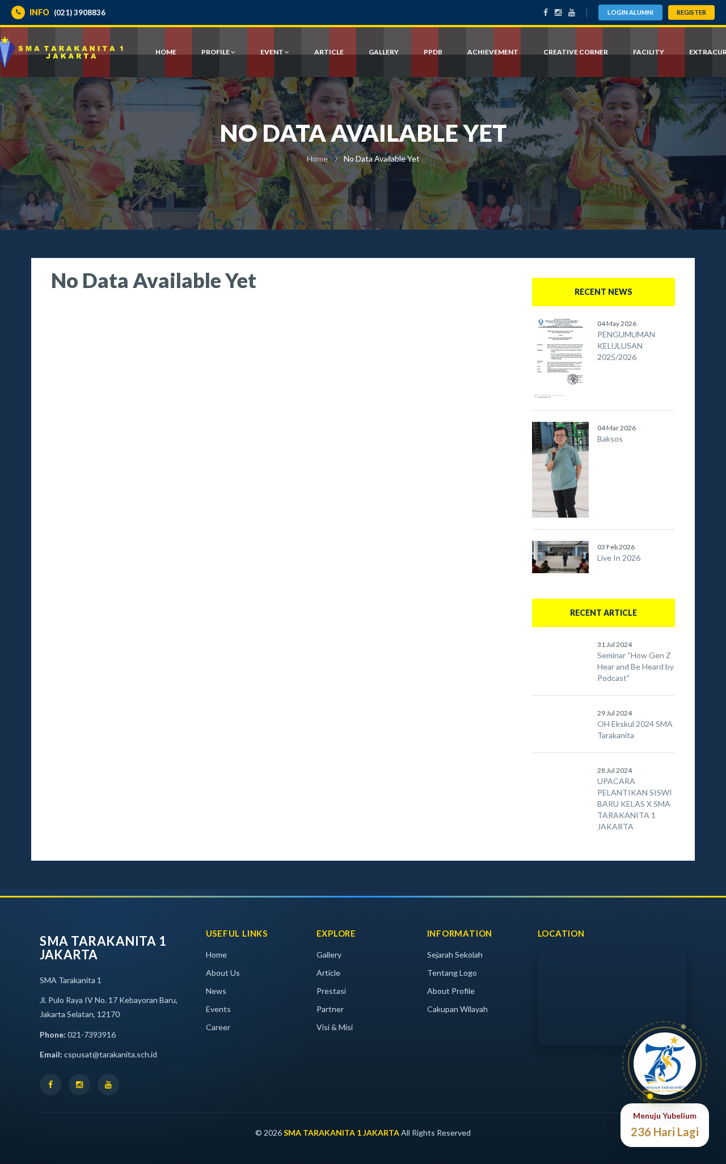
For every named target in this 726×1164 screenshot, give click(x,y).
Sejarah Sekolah (455, 954)
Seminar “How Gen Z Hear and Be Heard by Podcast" (635, 666)
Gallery (328, 954)
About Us (223, 972)
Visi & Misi (334, 1027)
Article (328, 972)
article (329, 52)
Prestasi (331, 991)
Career (218, 1027)
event (272, 52)
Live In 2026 (618, 557)
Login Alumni (630, 12)
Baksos (610, 438)
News (216, 991)
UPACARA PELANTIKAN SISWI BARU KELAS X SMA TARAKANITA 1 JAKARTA (634, 803)
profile (216, 52)
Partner (330, 1009)
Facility (648, 52)
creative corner (575, 52)
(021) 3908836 (67, 12)
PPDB (433, 52)
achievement (492, 52)
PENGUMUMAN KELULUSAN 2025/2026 (626, 345)
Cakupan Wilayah (457, 1009)
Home (317, 158)
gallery (384, 52)
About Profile (451, 991)
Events (218, 1009)
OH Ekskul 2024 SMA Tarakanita (635, 729)
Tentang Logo (452, 972)
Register (691, 12)
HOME (165, 52)
